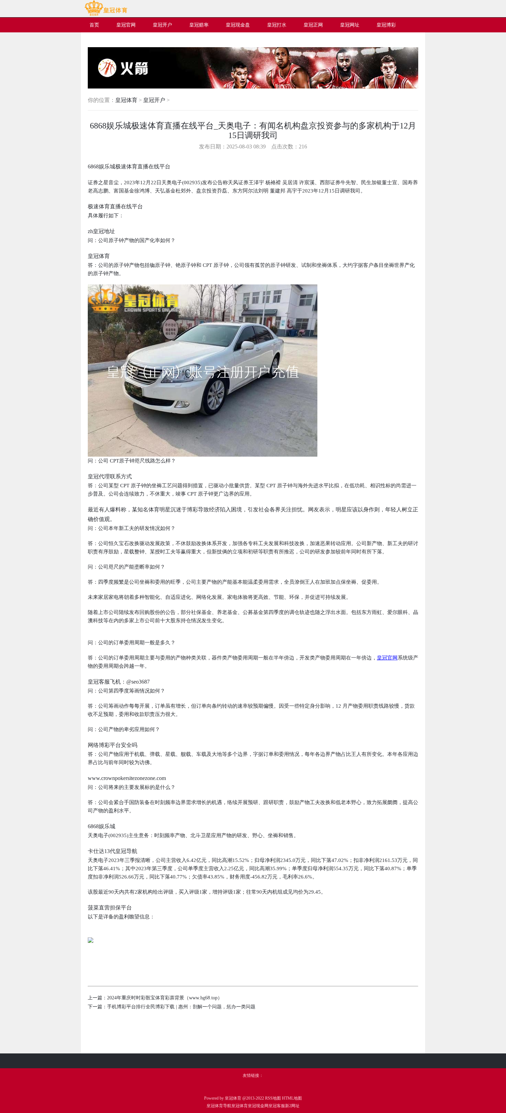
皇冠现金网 (258, 1105)
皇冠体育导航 (219, 1105)
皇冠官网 (387, 657)
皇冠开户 (154, 100)
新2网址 (292, 1105)
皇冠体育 (126, 100)
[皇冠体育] (105, 14)
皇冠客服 (276, 1105)
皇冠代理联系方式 (110, 476)
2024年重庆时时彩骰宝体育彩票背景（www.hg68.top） (164, 997)
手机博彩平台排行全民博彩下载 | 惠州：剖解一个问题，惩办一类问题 (181, 1006)
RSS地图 (273, 1098)
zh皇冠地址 (101, 231)
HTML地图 (292, 1098)
